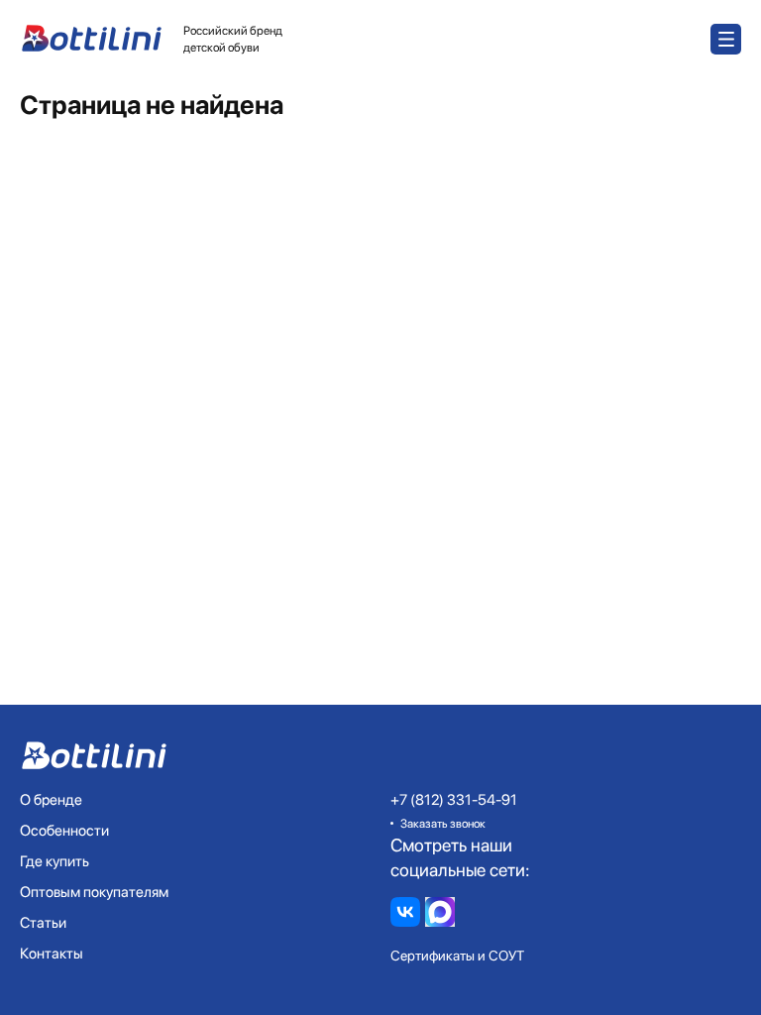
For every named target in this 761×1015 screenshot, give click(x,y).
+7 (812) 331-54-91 (453, 800)
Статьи (43, 923)
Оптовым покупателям (94, 892)
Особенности (64, 831)
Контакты (51, 953)
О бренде (51, 800)
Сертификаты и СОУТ (457, 955)
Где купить (54, 861)
